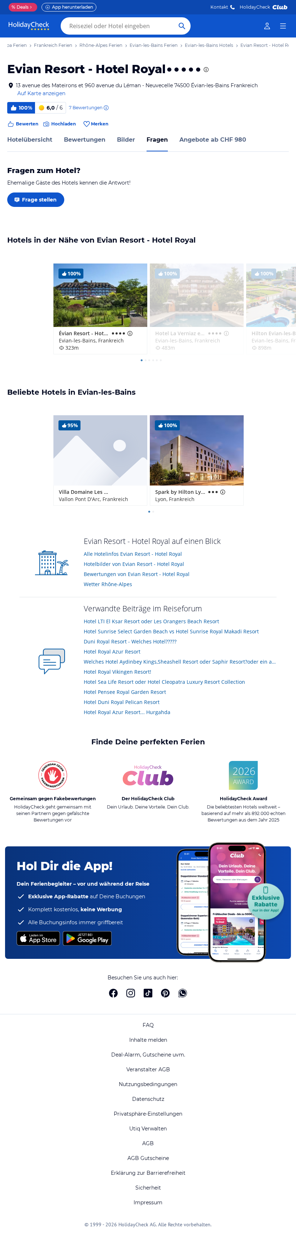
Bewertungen (84, 139)
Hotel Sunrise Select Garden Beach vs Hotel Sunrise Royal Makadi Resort (171, 631)
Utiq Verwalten (148, 1128)
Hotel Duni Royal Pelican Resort (122, 702)
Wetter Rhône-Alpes (108, 584)
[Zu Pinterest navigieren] (165, 993)
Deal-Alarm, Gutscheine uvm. (148, 1054)
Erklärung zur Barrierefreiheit (148, 1173)
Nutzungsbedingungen (148, 1084)
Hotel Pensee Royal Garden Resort (125, 691)
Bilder (126, 139)
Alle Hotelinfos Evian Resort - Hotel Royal (133, 553)
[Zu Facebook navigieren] (113, 993)
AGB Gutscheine (148, 1158)
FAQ (148, 1025)
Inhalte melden (148, 1040)
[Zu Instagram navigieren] (130, 993)
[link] (267, 26)
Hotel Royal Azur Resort (112, 651)
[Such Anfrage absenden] (182, 26)
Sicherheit (148, 1187)
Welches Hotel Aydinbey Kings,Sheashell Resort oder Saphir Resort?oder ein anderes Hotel (180, 661)
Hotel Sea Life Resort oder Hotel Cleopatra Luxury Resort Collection (164, 681)
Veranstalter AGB (148, 1069)
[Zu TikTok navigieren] (148, 993)
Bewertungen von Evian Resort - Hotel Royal (137, 574)
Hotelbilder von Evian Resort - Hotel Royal (134, 564)
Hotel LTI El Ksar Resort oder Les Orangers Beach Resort (151, 621)
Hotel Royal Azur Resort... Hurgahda (127, 712)
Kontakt (219, 7)
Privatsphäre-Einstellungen (148, 1114)
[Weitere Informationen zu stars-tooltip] (205, 69)
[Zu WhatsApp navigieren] (182, 993)
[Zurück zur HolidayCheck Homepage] (29, 26)
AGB (148, 1143)
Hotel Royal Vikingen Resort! (117, 671)
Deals (20, 7)
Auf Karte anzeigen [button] (41, 93)
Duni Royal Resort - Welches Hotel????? (130, 641)
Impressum (148, 1202)
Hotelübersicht (29, 139)
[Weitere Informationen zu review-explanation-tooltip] (106, 108)
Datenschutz (148, 1099)
